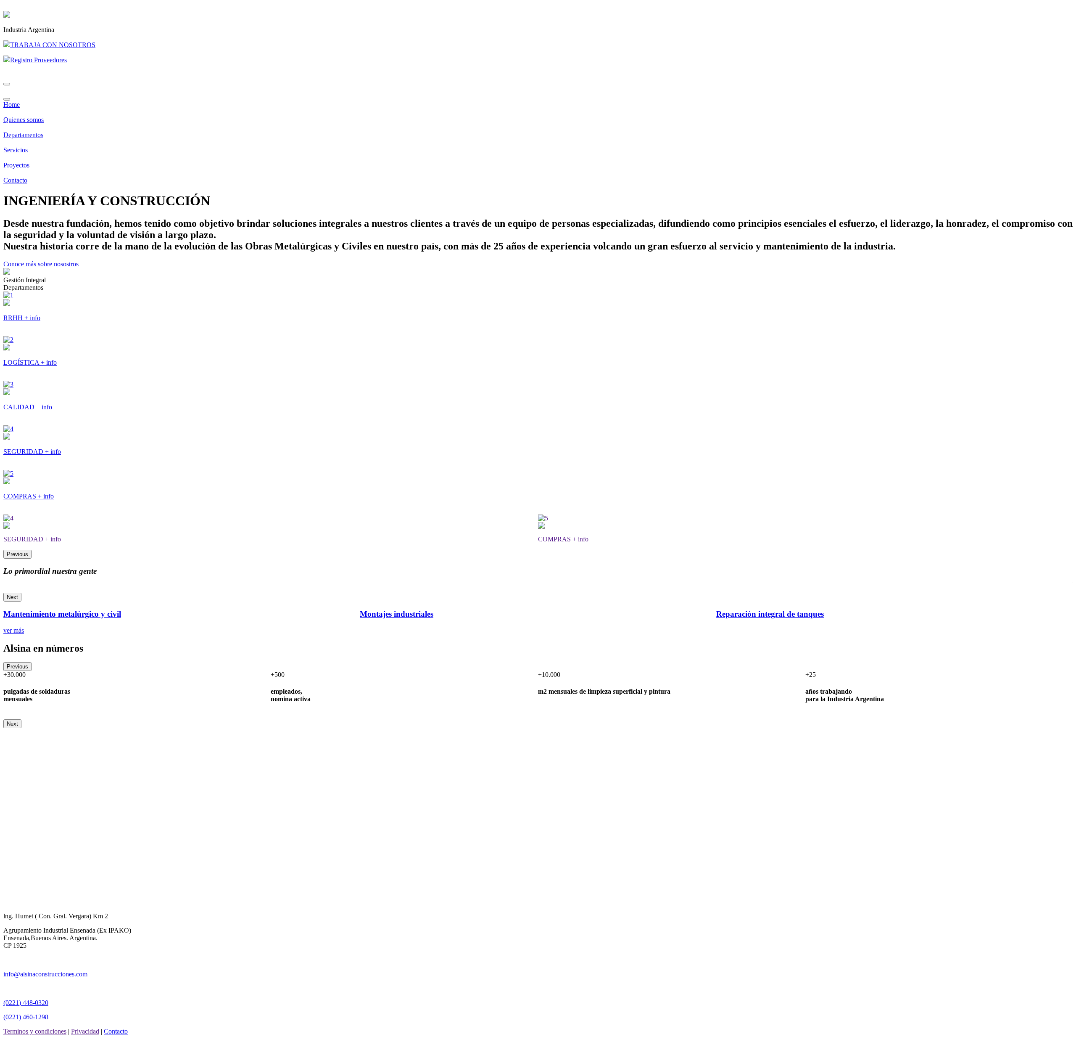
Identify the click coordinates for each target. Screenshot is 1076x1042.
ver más (13, 630)
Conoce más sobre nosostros (41, 264)
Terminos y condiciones (34, 1031)
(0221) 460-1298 (25, 1017)
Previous (17, 554)
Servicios (15, 150)
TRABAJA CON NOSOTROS (52, 44)
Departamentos (23, 134)
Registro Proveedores (38, 60)
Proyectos (16, 165)
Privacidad (85, 1031)
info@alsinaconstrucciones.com (45, 974)
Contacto (15, 180)
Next (12, 597)
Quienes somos (23, 119)
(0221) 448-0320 (25, 1002)
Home (11, 104)
